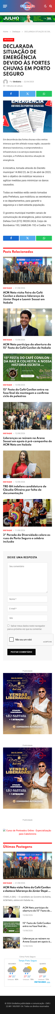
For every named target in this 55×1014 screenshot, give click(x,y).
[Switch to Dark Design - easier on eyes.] (45, 6)
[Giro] (27, 6)
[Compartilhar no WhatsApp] (44, 94)
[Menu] (5, 6)
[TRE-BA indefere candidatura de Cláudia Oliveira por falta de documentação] (27, 464)
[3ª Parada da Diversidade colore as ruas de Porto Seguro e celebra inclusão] (27, 513)
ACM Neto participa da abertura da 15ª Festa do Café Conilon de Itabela (36, 911)
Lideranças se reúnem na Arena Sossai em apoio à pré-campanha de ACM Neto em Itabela (27, 441)
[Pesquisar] (50, 6)
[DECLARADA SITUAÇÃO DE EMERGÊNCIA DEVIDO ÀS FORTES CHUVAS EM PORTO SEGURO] (27, 116)
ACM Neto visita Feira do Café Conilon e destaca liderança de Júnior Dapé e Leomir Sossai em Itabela (27, 891)
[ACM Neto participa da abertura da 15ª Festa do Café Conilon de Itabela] (27, 322)
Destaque (8, 40)
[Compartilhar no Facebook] (11, 94)
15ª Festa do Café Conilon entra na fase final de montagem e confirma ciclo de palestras (26, 393)
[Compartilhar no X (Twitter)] (27, 94)
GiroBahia (17, 82)
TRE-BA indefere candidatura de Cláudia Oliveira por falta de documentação (24, 490)
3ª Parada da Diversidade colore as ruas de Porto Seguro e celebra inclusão (26, 538)
